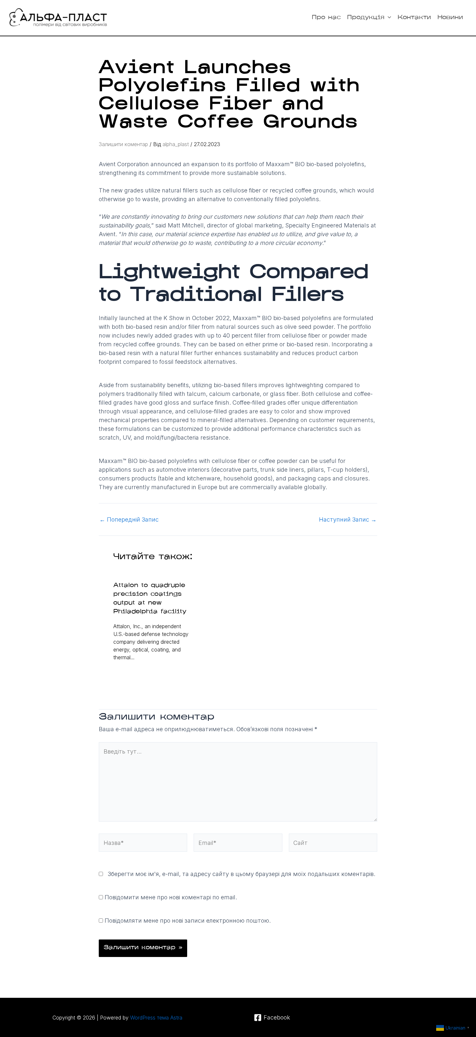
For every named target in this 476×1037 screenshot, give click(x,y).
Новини (450, 18)
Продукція (365, 18)
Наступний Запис (348, 520)
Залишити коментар (123, 144)
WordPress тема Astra (156, 1017)
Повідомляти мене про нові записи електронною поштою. (188, 920)
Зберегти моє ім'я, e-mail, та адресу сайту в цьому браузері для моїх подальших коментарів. (241, 873)
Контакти (414, 18)
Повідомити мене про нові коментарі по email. (171, 897)
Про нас (326, 18)
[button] (387, 18)
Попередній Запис (129, 520)
